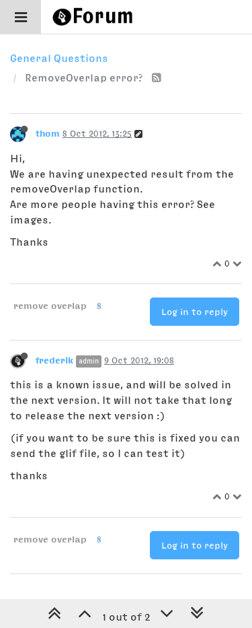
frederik (54, 360)
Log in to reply (194, 311)
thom (48, 133)
